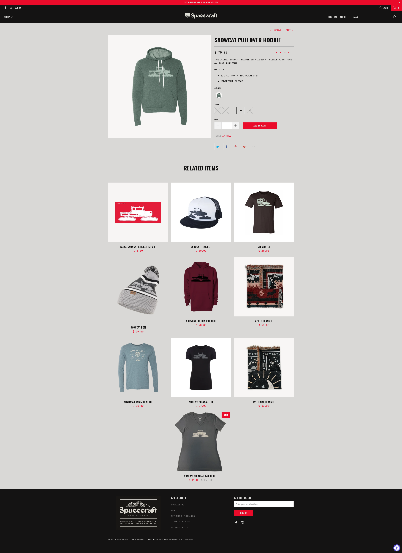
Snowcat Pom (138, 290)
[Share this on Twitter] (217, 146)
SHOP (7, 17)
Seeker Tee (264, 212)
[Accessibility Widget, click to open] (396, 547)
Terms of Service (181, 521)
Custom (332, 17)
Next (289, 30)
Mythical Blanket (264, 367)
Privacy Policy (179, 527)
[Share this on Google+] (244, 146)
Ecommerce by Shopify (181, 539)
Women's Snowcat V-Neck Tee (200, 442)
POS (161, 539)
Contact (18, 7)
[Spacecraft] (201, 16)
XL (241, 110)
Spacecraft (123, 539)
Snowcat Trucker (201, 212)
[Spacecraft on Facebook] (5, 8)
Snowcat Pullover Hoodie (201, 286)
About (343, 17)
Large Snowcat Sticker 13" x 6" (138, 212)
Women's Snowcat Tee (201, 367)
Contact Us (177, 504)
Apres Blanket (264, 286)
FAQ (173, 510)
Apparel (226, 135)
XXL (249, 110)
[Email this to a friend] (253, 146)
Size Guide (283, 52)
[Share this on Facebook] (226, 146)
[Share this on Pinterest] (235, 146)
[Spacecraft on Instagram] (11, 8)
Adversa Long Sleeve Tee (138, 367)
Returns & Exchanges (183, 516)
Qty (216, 119)
